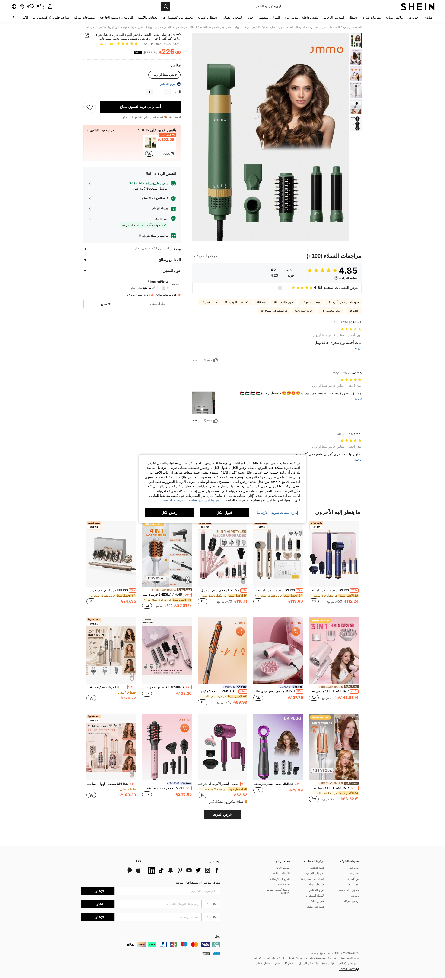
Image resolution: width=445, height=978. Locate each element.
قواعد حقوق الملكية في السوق (316, 963)
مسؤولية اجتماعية (349, 890)
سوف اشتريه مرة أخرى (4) (343, 302)
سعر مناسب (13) (330, 310)
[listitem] (159, 146)
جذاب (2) (353, 310)
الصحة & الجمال (330, 27)
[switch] (282, 288)
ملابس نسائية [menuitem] (394, 17)
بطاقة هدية (283, 884)
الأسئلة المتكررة (315, 895)
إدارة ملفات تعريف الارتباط (268, 957)
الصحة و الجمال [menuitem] (233, 17)
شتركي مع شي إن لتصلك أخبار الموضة (198, 882)
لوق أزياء (354, 884)
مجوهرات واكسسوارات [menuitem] (178, 17)
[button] (22, 6)
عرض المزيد (222, 814)
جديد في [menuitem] (412, 17)
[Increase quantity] (150, 92)
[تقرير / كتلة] (195, 360)
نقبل (217, 936)
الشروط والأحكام (349, 963)
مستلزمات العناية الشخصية (302, 27)
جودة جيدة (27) (303, 310)
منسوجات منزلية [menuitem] (84, 17)
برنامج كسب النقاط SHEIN (278, 891)
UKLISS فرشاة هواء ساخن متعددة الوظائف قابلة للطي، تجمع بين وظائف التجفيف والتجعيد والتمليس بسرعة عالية (110, 590)
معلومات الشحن (315, 873)
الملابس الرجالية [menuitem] (333, 17)
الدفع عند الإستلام (280, 879)
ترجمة (358, 348)
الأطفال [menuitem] (353, 17)
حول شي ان (352, 867)
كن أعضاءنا (352, 879)
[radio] (165, 75)
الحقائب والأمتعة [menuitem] (148, 17)
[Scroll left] (19, 17)
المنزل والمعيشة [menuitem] (269, 17)
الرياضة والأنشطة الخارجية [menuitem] (116, 17)
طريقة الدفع (283, 867)
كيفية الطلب (317, 867)
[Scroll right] (13, 17)
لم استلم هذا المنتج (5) (274, 310)
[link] (41, 6)
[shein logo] (418, 6)
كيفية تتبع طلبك (315, 906)
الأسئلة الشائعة (281, 873)
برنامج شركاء (351, 901)
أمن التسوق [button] (161, 218)
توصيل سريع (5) (311, 302)
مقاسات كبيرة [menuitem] (372, 17)
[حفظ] (89, 107)
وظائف (355, 895)
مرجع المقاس (316, 890)
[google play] (129, 872)
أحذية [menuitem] (250, 17)
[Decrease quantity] (167, 92)
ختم (277, 963)
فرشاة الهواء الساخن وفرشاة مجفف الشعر (225, 27)
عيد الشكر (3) (208, 302)
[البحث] (165, 6)
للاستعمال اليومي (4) (237, 302)
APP (138, 861)
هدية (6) (261, 302)
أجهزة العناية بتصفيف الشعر (268, 27)
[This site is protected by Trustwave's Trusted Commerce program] (216, 953)
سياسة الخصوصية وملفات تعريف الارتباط (312, 957)
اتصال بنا (354, 873)
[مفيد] (215, 360)
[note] (227, 801)
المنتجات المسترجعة (312, 879)
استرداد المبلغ (316, 884)
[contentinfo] (150, 944)
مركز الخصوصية (350, 957)
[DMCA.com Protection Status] (206, 953)
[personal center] (50, 6)
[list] (183, 870)
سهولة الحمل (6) (284, 302)
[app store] (138, 872)
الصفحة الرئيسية (352, 27)
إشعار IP (289, 963)
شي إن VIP (317, 901)
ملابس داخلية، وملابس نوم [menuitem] (301, 17)
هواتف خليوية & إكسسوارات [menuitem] (51, 17)
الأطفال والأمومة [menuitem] (207, 17)
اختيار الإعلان (262, 963)
